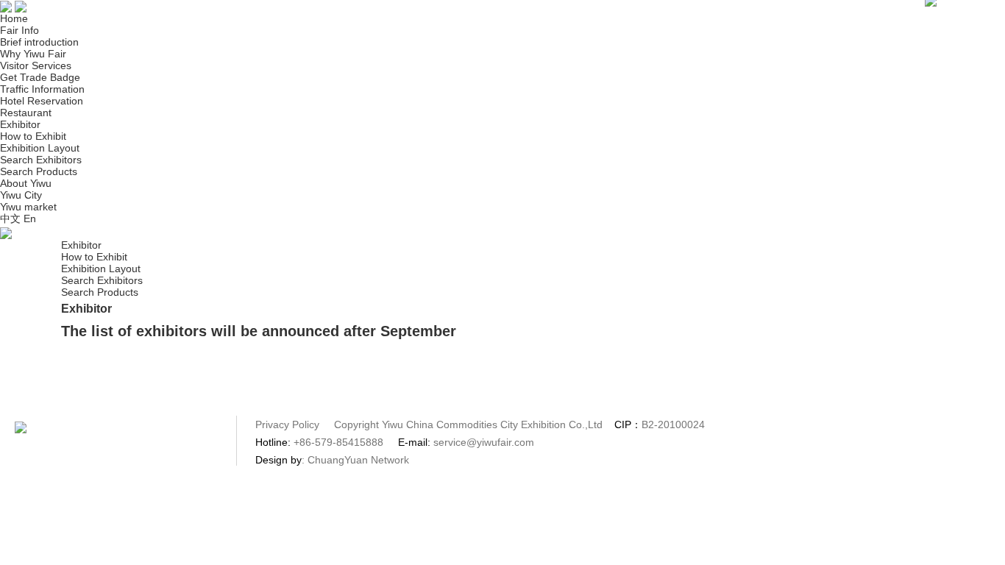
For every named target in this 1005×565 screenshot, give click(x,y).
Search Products (38, 171)
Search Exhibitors (41, 160)
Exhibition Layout (39, 148)
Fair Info (19, 30)
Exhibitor (20, 124)
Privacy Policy (288, 424)
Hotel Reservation (41, 101)
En (30, 218)
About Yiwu (26, 183)
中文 (10, 218)
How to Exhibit (33, 136)
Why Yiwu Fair (33, 54)
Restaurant (26, 112)
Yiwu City (21, 195)
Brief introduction (39, 42)
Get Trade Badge (40, 77)
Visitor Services (35, 65)
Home (14, 18)
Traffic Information (42, 89)
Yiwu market (28, 207)
